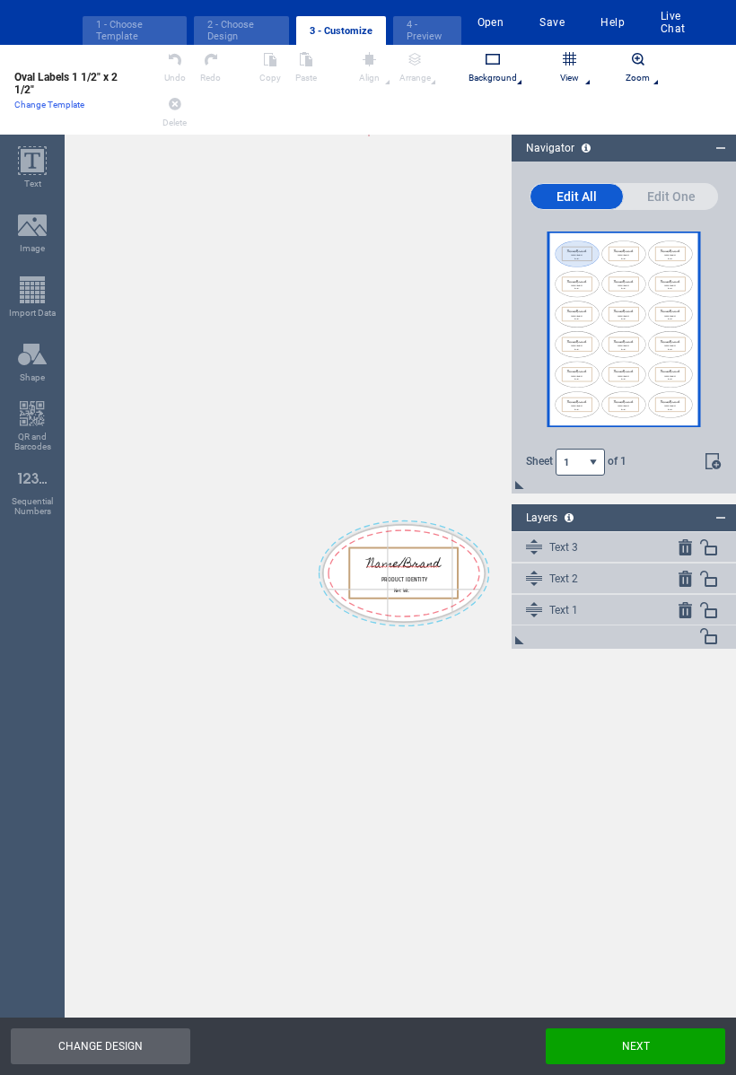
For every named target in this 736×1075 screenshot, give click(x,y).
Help (612, 22)
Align (369, 78)
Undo (175, 78)
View (569, 78)
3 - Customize (341, 31)
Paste (306, 78)
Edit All (576, 196)
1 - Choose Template (119, 30)
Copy (270, 78)
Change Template (49, 104)
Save (552, 22)
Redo (210, 78)
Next (636, 1046)
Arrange (415, 78)
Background (493, 78)
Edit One (671, 196)
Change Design (100, 1046)
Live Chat (673, 22)
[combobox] (580, 462)
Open (491, 22)
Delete (174, 122)
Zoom (638, 78)
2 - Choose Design (230, 30)
